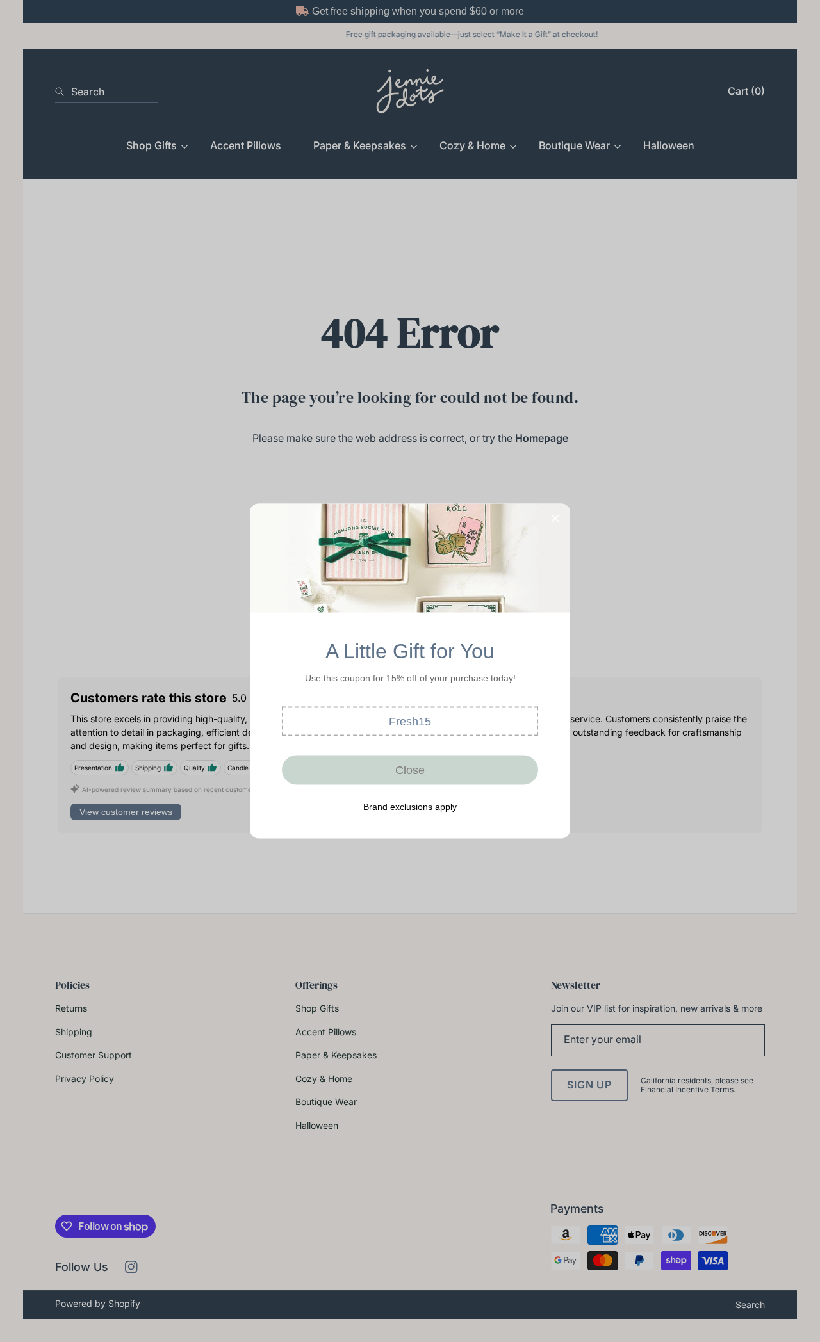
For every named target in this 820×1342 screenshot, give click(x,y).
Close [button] (410, 769)
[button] (410, 721)
